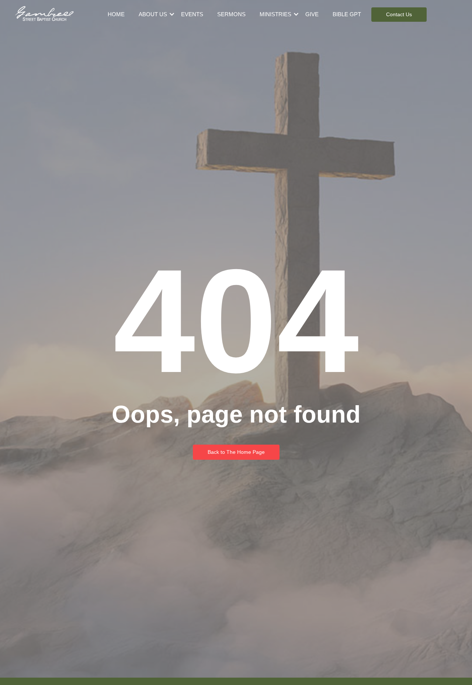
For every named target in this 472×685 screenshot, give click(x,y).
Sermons (231, 14)
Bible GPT (347, 14)
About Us (153, 14)
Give (312, 14)
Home (116, 14)
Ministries (275, 14)
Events (192, 14)
